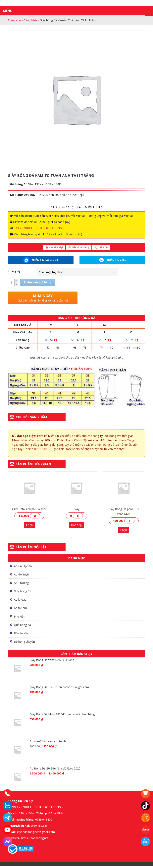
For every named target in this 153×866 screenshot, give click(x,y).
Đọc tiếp (76, 525)
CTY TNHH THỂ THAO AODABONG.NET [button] (42, 228)
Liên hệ (103, 247)
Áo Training (21, 583)
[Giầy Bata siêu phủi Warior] (29, 488)
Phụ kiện (19, 616)
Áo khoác (20, 599)
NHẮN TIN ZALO (116, 260)
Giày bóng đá (22, 591)
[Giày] (76, 488)
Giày (76, 509)
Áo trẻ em (20, 608)
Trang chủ (14, 20)
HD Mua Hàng (80, 247)
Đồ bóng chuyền (24, 641)
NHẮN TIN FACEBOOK (44, 260)
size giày (14, 271)
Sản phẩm (30, 20)
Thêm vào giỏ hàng (37, 282)
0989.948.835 (43, 449)
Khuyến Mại (56, 247)
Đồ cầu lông (21, 633)
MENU (8, 11)
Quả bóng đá (22, 625)
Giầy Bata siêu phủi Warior (29, 509)
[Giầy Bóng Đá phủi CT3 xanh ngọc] (123, 488)
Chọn (29, 525)
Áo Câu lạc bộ (23, 566)
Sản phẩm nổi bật (31, 547)
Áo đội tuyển (22, 574)
